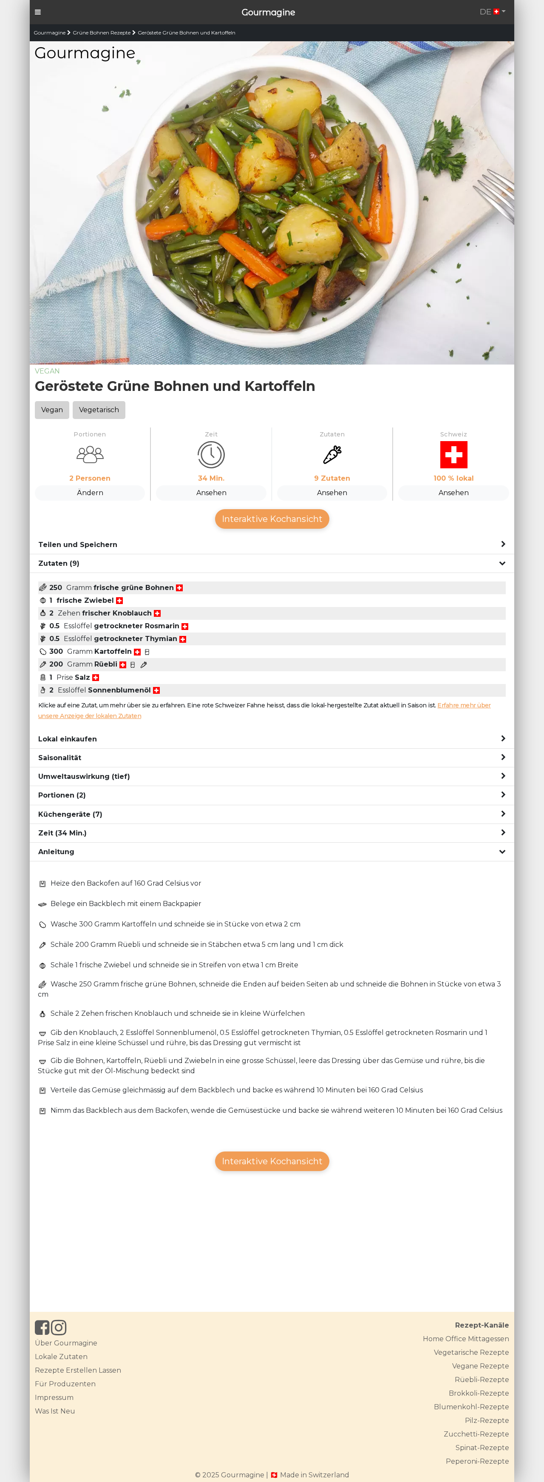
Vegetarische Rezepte (471, 1352)
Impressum (54, 1398)
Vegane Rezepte (480, 1366)
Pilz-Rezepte (487, 1420)
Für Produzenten (65, 1384)
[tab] (272, 545)
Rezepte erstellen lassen (78, 1370)
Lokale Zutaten (61, 1357)
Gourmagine (268, 12)
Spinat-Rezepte (482, 1448)
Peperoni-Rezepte (477, 1461)
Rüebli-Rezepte (482, 1380)
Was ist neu (55, 1411)
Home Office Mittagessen (466, 1339)
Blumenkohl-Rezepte (471, 1407)
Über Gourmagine (66, 1343)
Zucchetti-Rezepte (476, 1434)
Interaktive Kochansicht (272, 519)
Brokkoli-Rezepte (479, 1393)
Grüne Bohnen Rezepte (101, 32)
